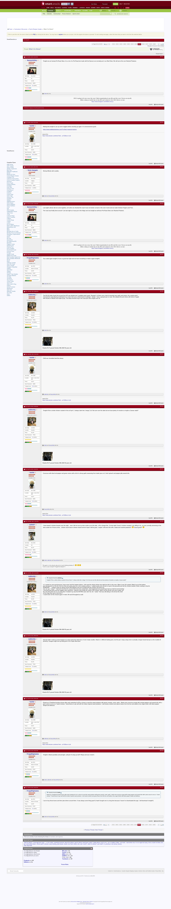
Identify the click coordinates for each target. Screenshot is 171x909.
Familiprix (9, 186)
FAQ (44, 13)
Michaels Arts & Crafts (13, 231)
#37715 (161, 254)
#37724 (161, 750)
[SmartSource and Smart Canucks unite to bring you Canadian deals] (14, 154)
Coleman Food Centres (13, 178)
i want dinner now (130, 842)
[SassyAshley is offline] (32, 71)
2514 (136, 44)
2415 (121, 44)
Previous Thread (89, 830)
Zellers (8, 295)
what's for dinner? (92, 844)
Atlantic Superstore (12, 168)
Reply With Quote (159, 104)
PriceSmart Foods (11, 250)
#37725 (161, 787)
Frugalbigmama (33, 258)
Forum (51, 10)
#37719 (161, 469)
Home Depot (10, 203)
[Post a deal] (127, 8)
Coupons (64, 7)
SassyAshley (32, 60)
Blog (44, 10)
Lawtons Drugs (11, 215)
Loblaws (9, 218)
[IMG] (63, 854)
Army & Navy (10, 167)
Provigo (9, 252)
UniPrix (9, 285)
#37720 (161, 521)
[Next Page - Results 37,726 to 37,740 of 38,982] (159, 44)
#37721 (161, 572)
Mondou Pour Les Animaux (14, 232)
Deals (52, 7)
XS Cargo (9, 292)
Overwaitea (10, 240)
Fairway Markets (11, 184)
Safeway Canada (11, 262)
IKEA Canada (10, 210)
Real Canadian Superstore (13, 257)
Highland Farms (11, 201)
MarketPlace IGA (11, 227)
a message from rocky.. (39, 842)
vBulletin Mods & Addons (88, 901)
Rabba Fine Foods (11, 255)
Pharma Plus (10, 247)
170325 (157, 49)
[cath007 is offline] (32, 536)
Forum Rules (64, 864)
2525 (150, 44)
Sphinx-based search (90, 903)
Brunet (8, 173)
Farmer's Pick (10, 188)
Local (114, 10)
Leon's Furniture (11, 217)
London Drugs (10, 220)
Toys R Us (9, 282)
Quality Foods (10, 254)
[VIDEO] (64, 855)
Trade (125, 10)
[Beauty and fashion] (118, 8)
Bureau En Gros (11, 174)
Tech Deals (58, 7)
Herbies (9, 200)
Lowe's (8, 223)
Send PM (150, 104)
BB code (64, 851)
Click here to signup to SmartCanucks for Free (34, 107)
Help (121, 4)
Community (57, 13)
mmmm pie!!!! (40, 844)
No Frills (9, 238)
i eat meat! (122, 842)
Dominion (9, 181)
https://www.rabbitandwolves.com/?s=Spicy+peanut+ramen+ (60, 129)
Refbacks (26, 862)
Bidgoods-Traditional (12, 171)
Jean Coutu (10, 213)
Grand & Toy (10, 197)
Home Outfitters (11, 205)
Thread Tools (159, 53)
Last (161, 44)
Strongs (9, 272)
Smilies (64, 852)
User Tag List (26, 40)
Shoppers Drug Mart (12, 267)
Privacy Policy (158, 871)
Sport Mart (9, 270)
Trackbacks (65, 859)
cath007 (32, 525)
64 (32, 85)
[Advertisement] (56, 115)
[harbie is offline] (32, 137)
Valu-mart (9, 289)
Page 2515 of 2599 (97, 44)
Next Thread (98, 830)
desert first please (69, 842)
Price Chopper (10, 248)
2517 (147, 44)
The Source (10, 279)
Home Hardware (11, 204)
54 (32, 275)
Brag (104, 10)
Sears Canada (10, 265)
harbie (45, 93)
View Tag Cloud (28, 845)
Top (90, 10)
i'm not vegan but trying (141, 842)
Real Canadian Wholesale (13, 258)
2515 (139, 44)
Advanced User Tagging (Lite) (76, 901)
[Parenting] (123, 8)
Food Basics (10, 190)
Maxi (8, 228)
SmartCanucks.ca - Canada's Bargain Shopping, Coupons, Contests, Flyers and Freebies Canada (134, 871)
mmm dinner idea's (31, 844)
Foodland (9, 191)
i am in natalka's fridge (113, 842)
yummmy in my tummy (111, 844)
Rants (98, 7)
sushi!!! (85, 844)
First (106, 44)
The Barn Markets (11, 275)
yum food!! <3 (101, 844)
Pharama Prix (10, 245)
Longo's (9, 221)
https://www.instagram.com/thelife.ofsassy (102, 101)
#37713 (161, 166)
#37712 (161, 122)
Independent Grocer (12, 211)
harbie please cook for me (100, 842)
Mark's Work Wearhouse (13, 225)
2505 (128, 44)
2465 (124, 44)
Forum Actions (66, 13)
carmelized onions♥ (59, 842)
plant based (60, 844)
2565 (154, 44)
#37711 (161, 56)
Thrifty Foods (10, 281)
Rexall (8, 260)
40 (32, 552)
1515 (113, 44)
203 (33, 154)
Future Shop (10, 194)
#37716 (161, 291)
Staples (9, 271)
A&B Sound (10, 164)
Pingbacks (27, 860)
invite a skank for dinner (154, 842)
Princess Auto (10, 251)
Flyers (70, 7)
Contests (82, 7)
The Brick (9, 278)
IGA (8, 208)
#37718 (161, 406)
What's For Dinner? (35, 49)
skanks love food (68, 844)
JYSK (8, 214)
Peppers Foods (11, 244)
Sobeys (9, 268)
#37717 (161, 354)
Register (127, 4)
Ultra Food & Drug (11, 284)
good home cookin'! (88, 842)
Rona (8, 261)
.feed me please (28, 842)
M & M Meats (10, 224)
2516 (143, 44)
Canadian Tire (10, 177)
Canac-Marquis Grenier (13, 176)
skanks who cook (77, 844)
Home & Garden (105, 7)
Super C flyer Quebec (12, 274)
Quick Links (76, 13)
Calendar (49, 13)
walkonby (32, 295)
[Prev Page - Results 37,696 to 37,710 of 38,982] (109, 44)
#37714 (161, 203)
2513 (132, 44)
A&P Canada (10, 166)
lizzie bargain (33, 170)
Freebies (75, 7)
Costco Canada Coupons (13, 180)
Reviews (93, 7)
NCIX (8, 237)
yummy (120, 844)
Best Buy (9, 170)
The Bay (9, 277)
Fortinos (9, 193)
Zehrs (8, 294)
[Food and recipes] (120, 8)
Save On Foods (11, 264)
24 (32, 322)
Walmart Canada (11, 291)
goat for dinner (78, 842)
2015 (117, 44)
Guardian (9, 198)
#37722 (161, 635)
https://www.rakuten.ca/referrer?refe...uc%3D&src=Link (56, 135)
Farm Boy (9, 187)
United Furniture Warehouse (11, 287)
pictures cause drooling (50, 844)
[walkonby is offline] (32, 306)
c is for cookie (49, 842)
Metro (8, 230)
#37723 (161, 698)
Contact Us (110, 871)
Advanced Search (122, 14)
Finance (88, 7)
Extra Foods (10, 183)
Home (47, 7)
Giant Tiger (10, 195)
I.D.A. (8, 207)
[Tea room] (115, 8)
